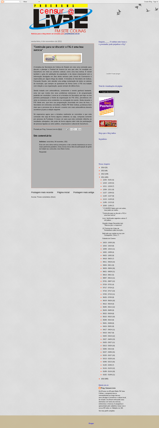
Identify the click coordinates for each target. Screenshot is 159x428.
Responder (42, 152)
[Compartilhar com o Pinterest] (80, 129)
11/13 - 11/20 (107, 199)
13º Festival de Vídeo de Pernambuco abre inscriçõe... (113, 229)
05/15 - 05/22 (107, 317)
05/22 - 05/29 (107, 313)
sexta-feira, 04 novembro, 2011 (57, 142)
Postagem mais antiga (83, 192)
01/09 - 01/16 (107, 371)
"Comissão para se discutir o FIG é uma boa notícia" (114, 214)
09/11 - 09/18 (107, 262)
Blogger (91, 423)
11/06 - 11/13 (107, 202)
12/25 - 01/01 (107, 180)
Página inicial (63, 192)
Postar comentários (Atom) (46, 197)
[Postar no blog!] (73, 129)
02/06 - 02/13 (107, 362)
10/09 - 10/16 (107, 249)
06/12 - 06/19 (107, 304)
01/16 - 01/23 (107, 368)
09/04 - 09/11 (107, 265)
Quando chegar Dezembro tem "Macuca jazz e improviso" (112, 224)
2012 (103, 174)
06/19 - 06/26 (107, 300)
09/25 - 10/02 (107, 255)
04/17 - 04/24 (107, 329)
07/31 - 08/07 (107, 281)
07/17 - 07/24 (107, 288)
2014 (103, 167)
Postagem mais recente (42, 192)
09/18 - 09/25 (107, 259)
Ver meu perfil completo (107, 411)
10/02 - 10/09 (107, 252)
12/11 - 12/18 (107, 186)
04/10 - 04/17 (107, 333)
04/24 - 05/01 (107, 326)
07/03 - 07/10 (107, 294)
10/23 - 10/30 (107, 242)
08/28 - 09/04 (107, 268)
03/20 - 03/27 (107, 342)
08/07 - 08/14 (107, 278)
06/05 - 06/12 (107, 307)
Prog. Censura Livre (108, 388)
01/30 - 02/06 (107, 365)
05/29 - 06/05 (107, 310)
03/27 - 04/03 (107, 339)
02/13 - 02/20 (107, 358)
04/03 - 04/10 (107, 336)
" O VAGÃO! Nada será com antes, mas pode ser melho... (114, 209)
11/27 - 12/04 (107, 193)
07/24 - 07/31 (107, 284)
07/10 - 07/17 (107, 291)
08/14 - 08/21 (107, 275)
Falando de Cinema (108, 238)
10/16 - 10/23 (107, 246)
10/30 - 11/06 (107, 205)
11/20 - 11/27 (107, 196)
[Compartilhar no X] (75, 129)
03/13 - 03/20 (107, 346)
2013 (103, 171)
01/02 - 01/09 (107, 375)
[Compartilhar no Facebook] (78, 129)
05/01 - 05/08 (107, 323)
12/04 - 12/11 (107, 189)
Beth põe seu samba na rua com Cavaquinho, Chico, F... (113, 234)
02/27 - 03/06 (107, 352)
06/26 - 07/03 (107, 297)
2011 (103, 177)
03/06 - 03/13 (107, 349)
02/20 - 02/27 (107, 355)
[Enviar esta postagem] (67, 129)
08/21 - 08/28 (107, 271)
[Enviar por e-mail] (71, 129)
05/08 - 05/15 (107, 320)
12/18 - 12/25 (107, 183)
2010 (103, 379)
